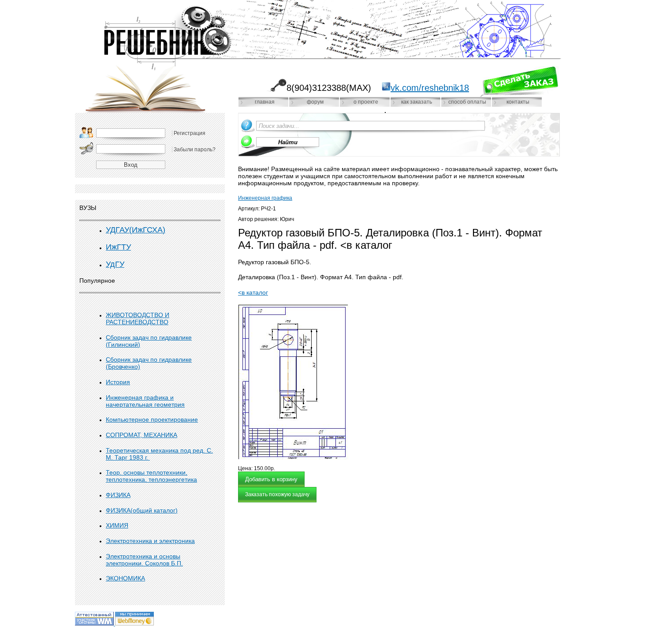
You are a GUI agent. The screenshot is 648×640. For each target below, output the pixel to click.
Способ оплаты (467, 102)
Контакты (517, 102)
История (118, 381)
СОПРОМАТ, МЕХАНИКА (141, 434)
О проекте (366, 102)
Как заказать (416, 102)
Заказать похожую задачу (277, 494)
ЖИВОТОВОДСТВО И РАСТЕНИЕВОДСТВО (137, 318)
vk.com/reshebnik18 (430, 88)
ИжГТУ (118, 247)
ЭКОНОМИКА (125, 578)
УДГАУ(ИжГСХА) (135, 229)
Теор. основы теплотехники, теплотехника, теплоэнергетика (151, 476)
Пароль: (86, 148)
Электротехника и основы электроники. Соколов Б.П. (144, 560)
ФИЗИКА (118, 494)
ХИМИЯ (117, 525)
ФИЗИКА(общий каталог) (142, 510)
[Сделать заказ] (519, 81)
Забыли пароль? (195, 149)
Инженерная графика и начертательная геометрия (145, 401)
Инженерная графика (265, 198)
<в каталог (253, 292)
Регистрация (189, 133)
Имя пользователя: (86, 132)
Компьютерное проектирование (152, 419)
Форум (315, 102)
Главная (265, 102)
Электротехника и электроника (150, 540)
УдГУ (115, 264)
